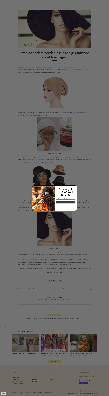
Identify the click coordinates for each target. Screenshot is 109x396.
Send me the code (65, 202)
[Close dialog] (75, 186)
